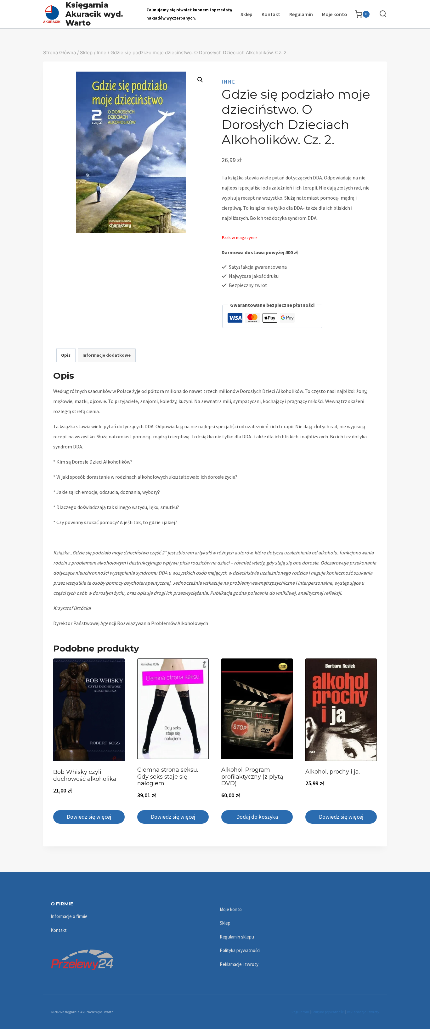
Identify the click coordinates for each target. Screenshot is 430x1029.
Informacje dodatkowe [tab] (106, 355)
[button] (200, 79)
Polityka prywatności (240, 950)
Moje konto (334, 14)
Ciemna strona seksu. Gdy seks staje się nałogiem (167, 776)
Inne (228, 82)
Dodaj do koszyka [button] (257, 816)
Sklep (246, 14)
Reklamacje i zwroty (239, 964)
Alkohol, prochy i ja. (332, 771)
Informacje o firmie (69, 916)
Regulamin (301, 14)
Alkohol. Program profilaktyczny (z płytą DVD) (252, 776)
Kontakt (271, 14)
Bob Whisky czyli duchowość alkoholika (84, 775)
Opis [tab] (66, 355)
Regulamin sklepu (237, 937)
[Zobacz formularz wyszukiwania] (380, 14)
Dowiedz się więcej (89, 816)
